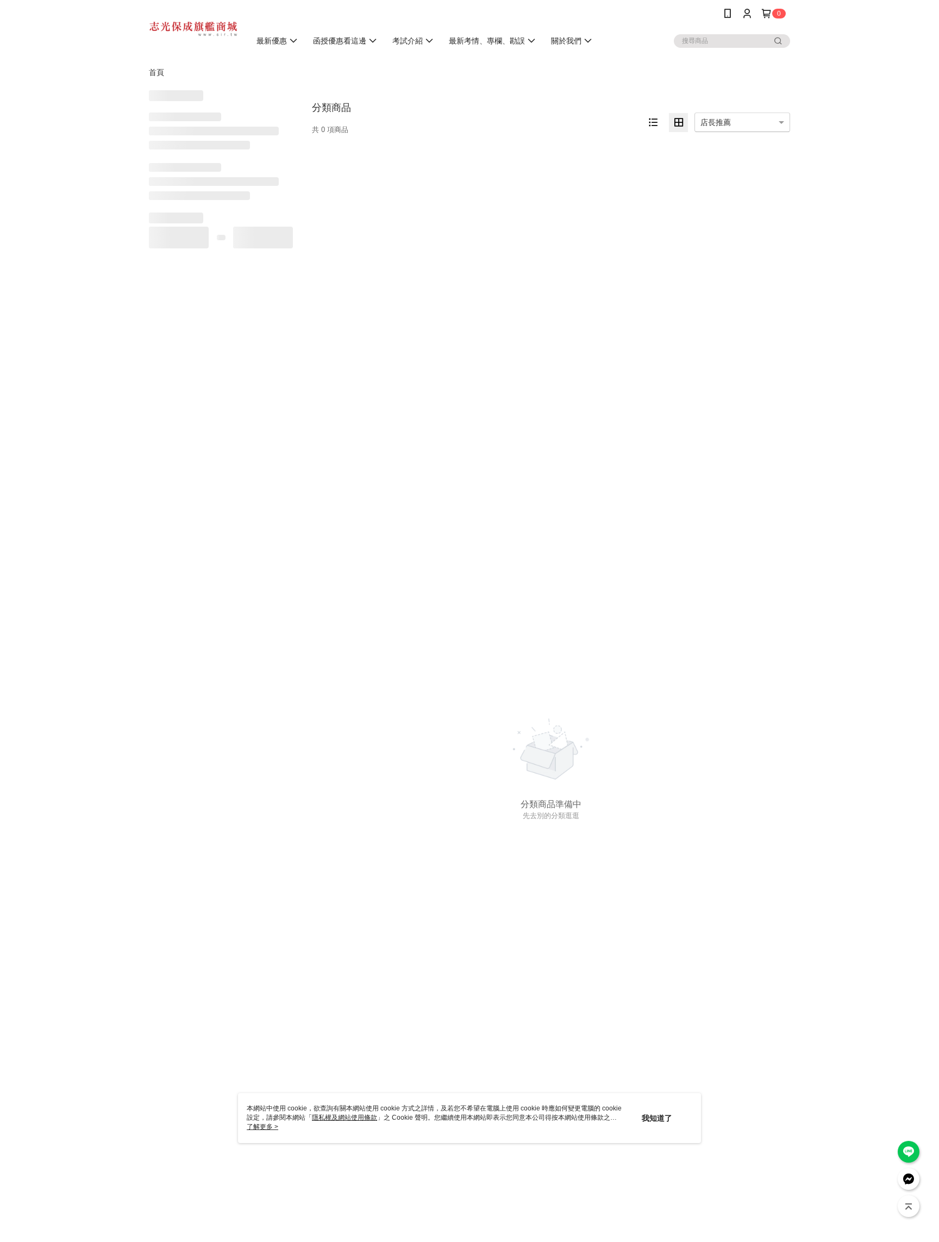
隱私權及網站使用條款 (344, 1117)
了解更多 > (262, 1127)
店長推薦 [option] (715, 122)
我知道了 (657, 1118)
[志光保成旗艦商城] (193, 28)
